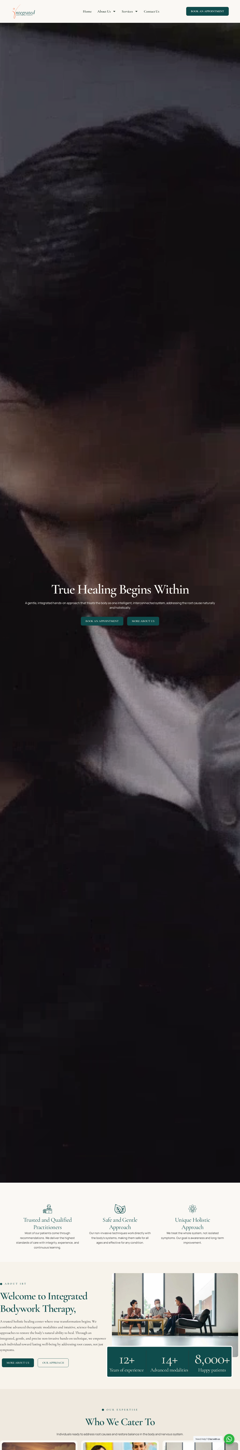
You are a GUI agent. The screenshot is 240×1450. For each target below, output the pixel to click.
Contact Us (151, 11)
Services (127, 11)
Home (87, 11)
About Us (104, 11)
